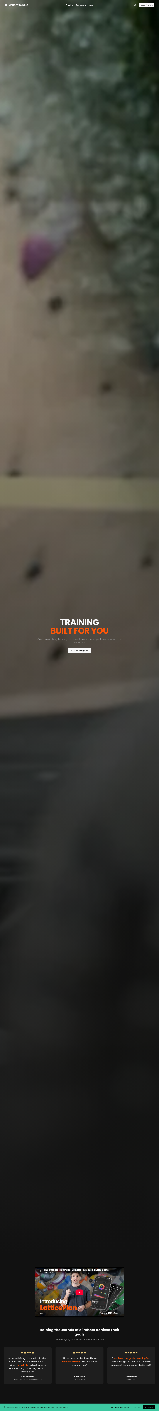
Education (81, 5)
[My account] (135, 5)
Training (69, 5)
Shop (90, 5)
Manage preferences (120, 1407)
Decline (137, 1407)
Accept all (149, 1407)
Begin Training (147, 5)
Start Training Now (79, 650)
